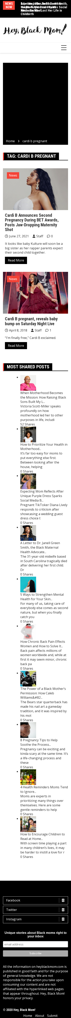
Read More (16, 260)
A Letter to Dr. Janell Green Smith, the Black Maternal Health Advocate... (40, 547)
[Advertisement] (35, 101)
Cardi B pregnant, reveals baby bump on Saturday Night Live (31, 321)
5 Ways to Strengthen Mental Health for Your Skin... (42, 596)
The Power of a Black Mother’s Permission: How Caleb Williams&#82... (43, 693)
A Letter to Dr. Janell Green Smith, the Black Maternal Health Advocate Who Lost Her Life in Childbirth (44, 9)
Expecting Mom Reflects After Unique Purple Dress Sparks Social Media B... (42, 496)
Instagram (13, 919)
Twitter (11, 910)
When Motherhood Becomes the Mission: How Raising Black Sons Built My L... (43, 397)
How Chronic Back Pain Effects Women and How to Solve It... (42, 643)
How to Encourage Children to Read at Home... (42, 836)
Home (27, 1015)
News (13, 175)
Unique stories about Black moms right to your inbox (36, 934)
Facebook (13, 900)
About (39, 1015)
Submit (52, 1015)
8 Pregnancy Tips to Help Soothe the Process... (39, 742)
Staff (39, 236)
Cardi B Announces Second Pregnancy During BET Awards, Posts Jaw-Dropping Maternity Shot (32, 222)
